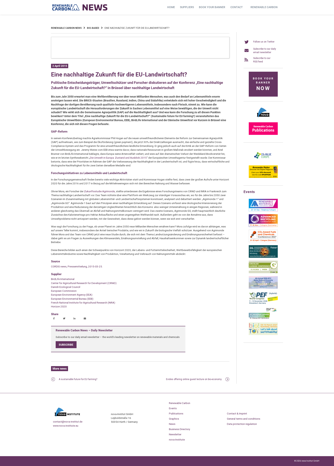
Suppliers (187, 7)
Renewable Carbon (264, 7)
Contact (236, 7)
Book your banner (212, 7)
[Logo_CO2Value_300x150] (263, 161)
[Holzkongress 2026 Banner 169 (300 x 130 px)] (263, 257)
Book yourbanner (263, 84)
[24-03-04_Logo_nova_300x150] (263, 118)
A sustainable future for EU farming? (78, 379)
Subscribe (66, 344)
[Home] (80, 7)
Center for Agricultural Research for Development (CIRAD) (84, 283)
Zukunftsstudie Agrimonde (99, 191)
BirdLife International (62, 279)
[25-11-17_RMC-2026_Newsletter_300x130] (263, 210)
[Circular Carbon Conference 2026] (263, 272)
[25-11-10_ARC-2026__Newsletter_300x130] (263, 226)
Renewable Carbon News (66, 28)
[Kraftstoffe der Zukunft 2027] (263, 318)
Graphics (174, 418)
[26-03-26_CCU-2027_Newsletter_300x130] (263, 241)
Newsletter (175, 434)
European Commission (64, 290)
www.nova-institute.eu (65, 425)
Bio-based (93, 28)
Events (173, 408)
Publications (176, 413)
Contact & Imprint (237, 413)
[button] (54, 319)
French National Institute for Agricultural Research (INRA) (83, 302)
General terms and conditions (243, 418)
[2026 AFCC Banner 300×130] (263, 288)
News (172, 423)
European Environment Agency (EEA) (71, 294)
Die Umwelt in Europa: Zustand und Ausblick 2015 (118, 157)
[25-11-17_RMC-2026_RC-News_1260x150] (140, 57)
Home (171, 7)
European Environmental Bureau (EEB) (72, 298)
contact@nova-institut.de (67, 421)
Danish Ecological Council (65, 286)
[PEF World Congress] (263, 303)
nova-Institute (177, 439)
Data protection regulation (242, 423)
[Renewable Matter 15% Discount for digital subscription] (263, 177)
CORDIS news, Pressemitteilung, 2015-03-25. (77, 266)
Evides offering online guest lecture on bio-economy (194, 379)
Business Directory (179, 429)
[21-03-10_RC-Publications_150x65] (263, 134)
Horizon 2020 (59, 306)
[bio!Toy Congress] (263, 334)
